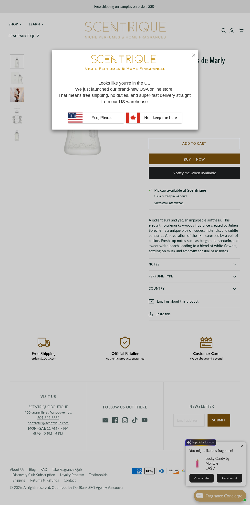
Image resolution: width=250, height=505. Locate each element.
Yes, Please (102, 117)
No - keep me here (160, 117)
